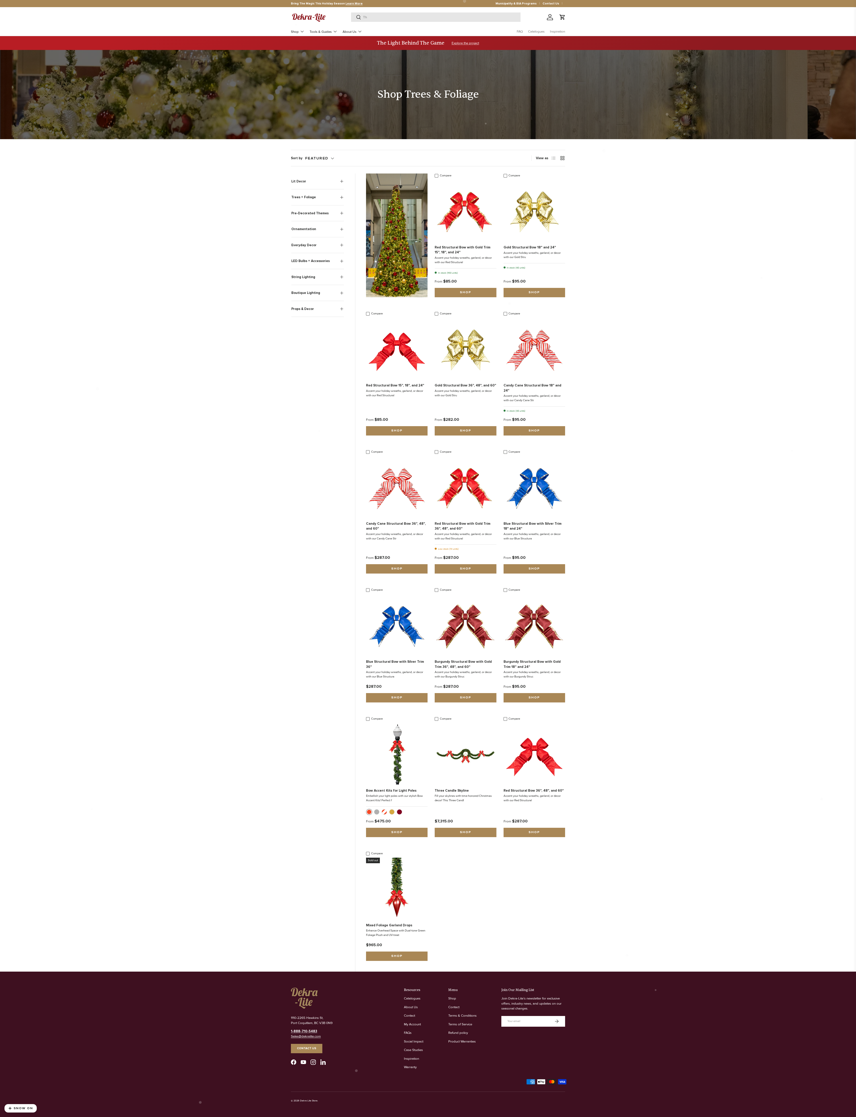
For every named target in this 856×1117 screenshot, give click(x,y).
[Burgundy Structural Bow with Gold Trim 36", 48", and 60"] (465, 625)
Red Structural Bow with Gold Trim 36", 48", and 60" (462, 526)
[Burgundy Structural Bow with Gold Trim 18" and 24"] (534, 625)
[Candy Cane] (384, 812)
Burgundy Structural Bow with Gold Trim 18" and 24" (532, 664)
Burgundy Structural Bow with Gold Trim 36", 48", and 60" (463, 664)
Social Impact (413, 1041)
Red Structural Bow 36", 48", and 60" (534, 791)
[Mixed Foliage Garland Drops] (397, 888)
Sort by (296, 158)
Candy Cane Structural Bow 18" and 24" (532, 387)
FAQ (520, 31)
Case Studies (413, 1050)
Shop (295, 32)
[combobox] (435, 17)
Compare (445, 175)
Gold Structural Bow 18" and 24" (530, 247)
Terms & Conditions (462, 1016)
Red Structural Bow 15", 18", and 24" (395, 385)
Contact (409, 1016)
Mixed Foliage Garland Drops (389, 925)
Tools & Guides (321, 32)
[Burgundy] (399, 812)
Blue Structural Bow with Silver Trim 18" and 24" (533, 526)
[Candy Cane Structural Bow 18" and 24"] (534, 348)
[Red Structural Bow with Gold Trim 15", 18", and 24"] (465, 210)
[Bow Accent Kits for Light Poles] (397, 754)
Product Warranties (462, 1041)
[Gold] (392, 812)
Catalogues (536, 31)
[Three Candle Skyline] (465, 754)
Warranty (410, 1067)
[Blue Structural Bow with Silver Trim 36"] (397, 625)
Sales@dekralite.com (306, 1036)
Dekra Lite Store (308, 1100)
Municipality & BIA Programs (516, 3)
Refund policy (458, 1033)
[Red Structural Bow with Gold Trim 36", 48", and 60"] (465, 487)
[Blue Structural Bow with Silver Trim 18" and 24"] (534, 487)
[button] (562, 17)
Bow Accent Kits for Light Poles (391, 791)
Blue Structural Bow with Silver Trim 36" (395, 664)
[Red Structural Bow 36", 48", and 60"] (534, 754)
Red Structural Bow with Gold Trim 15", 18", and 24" (462, 249)
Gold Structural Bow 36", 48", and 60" (465, 385)
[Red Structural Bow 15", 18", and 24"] (397, 348)
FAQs (408, 1033)
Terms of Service (460, 1024)
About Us (349, 32)
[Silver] (376, 812)
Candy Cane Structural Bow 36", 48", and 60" (396, 526)
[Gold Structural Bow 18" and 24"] (534, 210)
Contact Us (551, 3)
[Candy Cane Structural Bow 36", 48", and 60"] (397, 487)
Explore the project (465, 43)
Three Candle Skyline (452, 791)
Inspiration (557, 31)
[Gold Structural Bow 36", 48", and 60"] (465, 348)
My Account (412, 1024)
